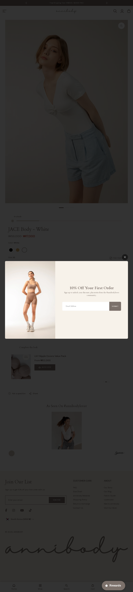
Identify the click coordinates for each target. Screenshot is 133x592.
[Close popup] (125, 257)
